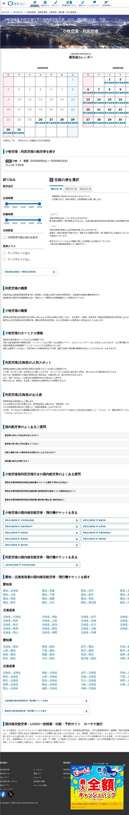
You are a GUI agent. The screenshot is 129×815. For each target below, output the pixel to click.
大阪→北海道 (88, 684)
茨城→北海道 (88, 676)
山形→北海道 (49, 676)
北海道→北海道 (12, 616)
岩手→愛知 (87, 646)
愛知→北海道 (10, 590)
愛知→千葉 (48, 594)
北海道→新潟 (49, 624)
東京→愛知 (87, 650)
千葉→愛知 (48, 650)
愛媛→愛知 (48, 654)
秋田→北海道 (10, 676)
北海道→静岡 (10, 628)
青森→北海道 (49, 672)
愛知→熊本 (9, 602)
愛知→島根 (9, 598)
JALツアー (4, 777)
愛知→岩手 (87, 590)
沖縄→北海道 (88, 688)
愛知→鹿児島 (88, 602)
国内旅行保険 (39, 781)
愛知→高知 (87, 598)
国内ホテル (4, 773)
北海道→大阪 (88, 628)
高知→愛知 (87, 654)
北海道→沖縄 (88, 632)
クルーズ (37, 777)
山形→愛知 (9, 650)
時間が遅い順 (85, 189)
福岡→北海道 (49, 688)
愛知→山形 (9, 594)
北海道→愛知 (49, 628)
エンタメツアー (6, 789)
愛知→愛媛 (48, 598)
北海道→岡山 (10, 632)
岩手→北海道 (88, 672)
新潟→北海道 (49, 680)
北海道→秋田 (10, 620)
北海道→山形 (49, 620)
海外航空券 (68, 770)
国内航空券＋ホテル (8, 781)
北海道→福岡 (49, 632)
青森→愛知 (48, 646)
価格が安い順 (56, 189)
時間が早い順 (71, 189)
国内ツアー (4, 785)
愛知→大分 (48, 602)
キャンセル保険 (40, 785)
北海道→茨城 (88, 620)
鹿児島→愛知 (88, 658)
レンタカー (38, 770)
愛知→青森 (48, 590)
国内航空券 (4, 770)
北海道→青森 (49, 616)
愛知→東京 (87, 594)
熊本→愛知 (9, 658)
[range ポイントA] (6, 204)
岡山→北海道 (10, 688)
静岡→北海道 (10, 684)
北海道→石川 (88, 624)
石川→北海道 (88, 680)
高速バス (37, 773)
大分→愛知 (48, 658)
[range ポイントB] (39, 204)
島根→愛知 (9, 654)
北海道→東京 (10, 624)
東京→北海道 (10, 680)
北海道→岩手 (88, 616)
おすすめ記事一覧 (100, 764)
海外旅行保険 (69, 773)
